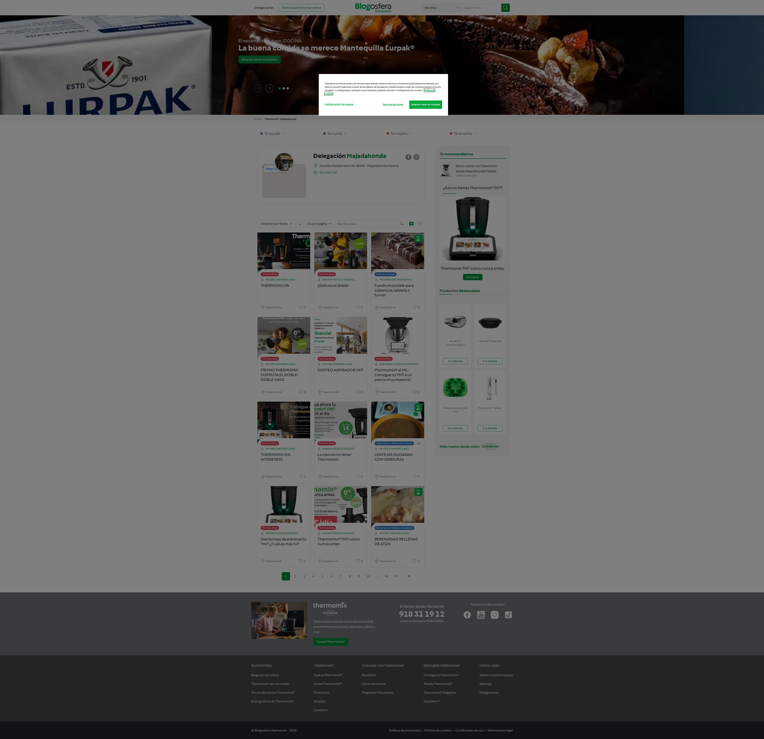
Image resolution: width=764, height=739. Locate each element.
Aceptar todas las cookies (425, 104)
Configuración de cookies (339, 104)
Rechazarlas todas (393, 104)
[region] (383, 95)
